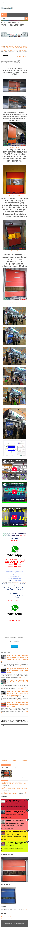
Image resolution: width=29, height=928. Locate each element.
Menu (4, 15)
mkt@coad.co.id (16, 580)
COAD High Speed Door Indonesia (17, 923)
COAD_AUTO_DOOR (14, 147)
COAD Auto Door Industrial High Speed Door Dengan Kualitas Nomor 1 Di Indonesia (17, 682)
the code (25, 909)
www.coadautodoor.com (14, 575)
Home (14, 760)
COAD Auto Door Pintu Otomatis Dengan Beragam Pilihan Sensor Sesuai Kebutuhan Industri (17, 693)
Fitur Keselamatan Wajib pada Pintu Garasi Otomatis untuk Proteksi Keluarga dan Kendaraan (15, 802)
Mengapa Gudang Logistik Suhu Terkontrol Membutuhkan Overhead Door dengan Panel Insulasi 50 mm (15, 822)
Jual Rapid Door (12, 63)
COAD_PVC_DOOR (14, 250)
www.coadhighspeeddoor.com (14, 571)
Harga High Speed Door (6, 61)
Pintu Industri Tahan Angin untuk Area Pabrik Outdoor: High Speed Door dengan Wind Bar (16, 844)
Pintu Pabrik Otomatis (12, 65)
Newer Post (4, 760)
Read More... (20, 665)
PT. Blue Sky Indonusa (20, 582)
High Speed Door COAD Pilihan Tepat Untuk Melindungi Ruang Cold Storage (17, 670)
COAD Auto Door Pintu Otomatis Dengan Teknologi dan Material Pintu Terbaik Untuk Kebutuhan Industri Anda (14, 658)
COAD (18, 60)
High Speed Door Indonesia (7, 62)
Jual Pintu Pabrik (4, 63)
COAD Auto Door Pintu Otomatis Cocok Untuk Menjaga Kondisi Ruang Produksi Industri (17, 704)
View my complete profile (7, 918)
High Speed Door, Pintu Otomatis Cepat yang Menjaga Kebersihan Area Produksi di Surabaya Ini (16, 833)
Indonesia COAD (6, 916)
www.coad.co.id (14, 576)
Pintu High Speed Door (20, 63)
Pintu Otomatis (4, 65)
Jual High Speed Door (17, 62)
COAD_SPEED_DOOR (14, 195)
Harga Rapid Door (15, 61)
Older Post (24, 760)
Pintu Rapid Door (20, 65)
